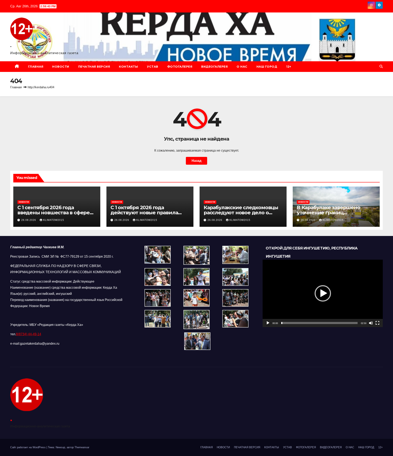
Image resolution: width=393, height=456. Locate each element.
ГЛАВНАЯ (35, 66)
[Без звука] (371, 323)
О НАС (242, 66)
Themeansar (82, 447)
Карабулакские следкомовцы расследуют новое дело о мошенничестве (241, 213)
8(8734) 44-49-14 (28, 334)
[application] (323, 293)
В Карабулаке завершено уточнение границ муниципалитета (328, 213)
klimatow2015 (53, 220)
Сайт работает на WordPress (28, 447)
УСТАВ (152, 66)
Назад (196, 160)
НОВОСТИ (60, 66)
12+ (288, 66)
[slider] (319, 323)
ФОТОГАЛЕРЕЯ (179, 66)
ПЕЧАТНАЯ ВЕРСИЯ (94, 66)
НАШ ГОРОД (266, 66)
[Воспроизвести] (268, 323)
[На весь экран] (377, 323)
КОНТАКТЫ (128, 66)
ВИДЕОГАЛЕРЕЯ (214, 66)
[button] (381, 66)
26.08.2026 (29, 220)
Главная (16, 87)
